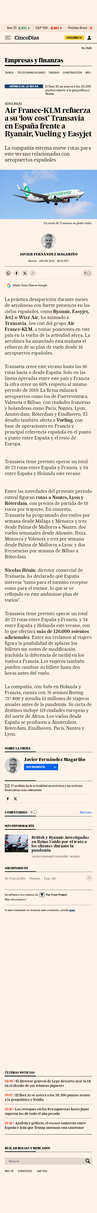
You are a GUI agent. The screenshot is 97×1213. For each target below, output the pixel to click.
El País (86, 47)
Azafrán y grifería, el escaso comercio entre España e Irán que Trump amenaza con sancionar (45, 1125)
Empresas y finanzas (34, 60)
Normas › (86, 812)
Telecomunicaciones (31, 72)
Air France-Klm (15, 878)
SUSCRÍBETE (74, 37)
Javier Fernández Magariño (48, 254)
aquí (72, 910)
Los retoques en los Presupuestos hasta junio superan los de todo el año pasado (47, 1111)
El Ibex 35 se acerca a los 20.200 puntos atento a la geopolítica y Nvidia (68, 90)
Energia (54, 72)
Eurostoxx (25, 1171)
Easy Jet (50, 878)
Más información (15, 899)
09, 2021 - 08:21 (54, 261)
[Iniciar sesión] (89, 38)
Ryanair (35, 878)
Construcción (72, 72)
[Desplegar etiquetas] (89, 878)
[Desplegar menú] (8, 37)
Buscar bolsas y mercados (27, 1148)
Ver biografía (35, 767)
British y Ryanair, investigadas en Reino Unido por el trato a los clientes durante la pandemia (60, 844)
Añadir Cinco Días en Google (29, 285)
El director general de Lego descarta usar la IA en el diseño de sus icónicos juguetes (48, 1083)
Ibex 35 (11, 28)
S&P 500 (42, 28)
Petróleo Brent (77, 28)
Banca (9, 72)
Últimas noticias (20, 1072)
